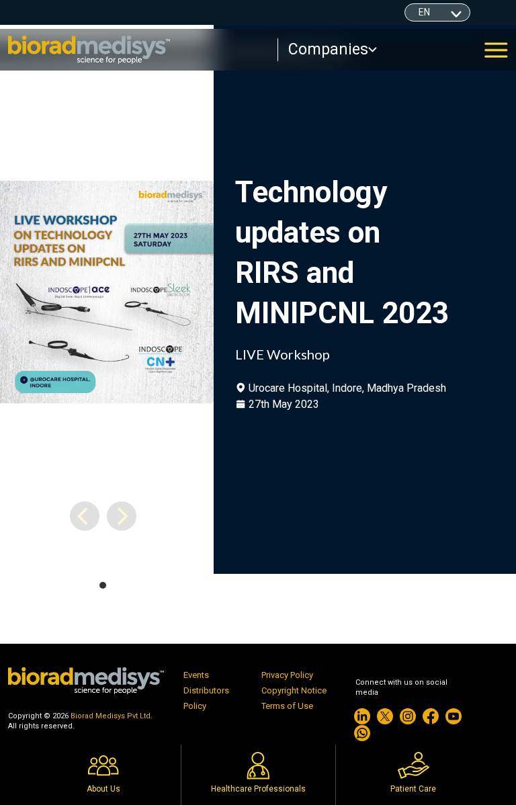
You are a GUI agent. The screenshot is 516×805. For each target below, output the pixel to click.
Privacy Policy (287, 675)
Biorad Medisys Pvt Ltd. (112, 716)
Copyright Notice (294, 690)
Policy (194, 706)
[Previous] (84, 516)
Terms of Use (287, 706)
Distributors (206, 690)
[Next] (121, 516)
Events (196, 675)
